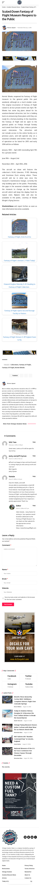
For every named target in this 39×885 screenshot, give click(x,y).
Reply (34, 442)
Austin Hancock (18, 720)
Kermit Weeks (20, 367)
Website (5, 588)
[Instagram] (10, 685)
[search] (35, 2)
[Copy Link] (19, 882)
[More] (28, 882)
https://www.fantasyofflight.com (26, 528)
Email (5, 579)
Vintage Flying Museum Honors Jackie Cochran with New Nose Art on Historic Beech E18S (25, 727)
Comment (6, 545)
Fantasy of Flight (25, 365)
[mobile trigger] (4, 2)
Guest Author (17, 744)
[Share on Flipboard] (26, 375)
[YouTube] (36, 383)
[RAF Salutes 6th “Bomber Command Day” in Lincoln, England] (7, 739)
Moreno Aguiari (11, 27)
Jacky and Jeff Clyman (18, 456)
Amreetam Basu (18, 732)
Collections (14, 365)
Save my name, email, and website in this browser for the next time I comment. (20, 598)
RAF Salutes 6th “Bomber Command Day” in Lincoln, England (23, 739)
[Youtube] (28, 685)
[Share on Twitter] (15, 882)
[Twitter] (28, 677)
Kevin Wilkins (17, 706)
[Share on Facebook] (11, 882)
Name (5, 569)
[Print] (24, 882)
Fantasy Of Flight (8, 367)
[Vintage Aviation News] (19, 2)
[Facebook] (34, 383)
